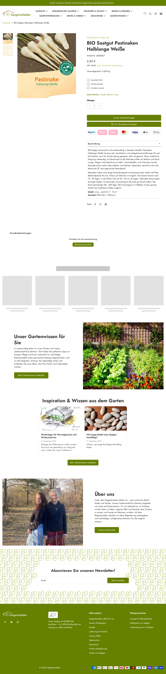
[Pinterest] (11, 622)
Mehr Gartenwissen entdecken (83, 462)
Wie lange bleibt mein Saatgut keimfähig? (101, 436)
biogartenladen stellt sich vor (101, 618)
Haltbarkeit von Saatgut (140, 623)
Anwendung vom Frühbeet (141, 627)
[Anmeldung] (155, 13)
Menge (90, 100)
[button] (124, 118)
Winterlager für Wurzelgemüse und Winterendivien (58, 436)
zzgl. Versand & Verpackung (109, 65)
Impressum (94, 644)
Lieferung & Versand (98, 631)
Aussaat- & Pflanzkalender (141, 618)
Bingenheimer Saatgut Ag (98, 37)
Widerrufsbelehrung (98, 648)
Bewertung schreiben (83, 244)
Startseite (6, 22)
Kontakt (92, 627)
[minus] (89, 105)
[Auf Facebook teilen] (95, 204)
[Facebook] (5, 622)
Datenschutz (94, 640)
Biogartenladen (54, 667)
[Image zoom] (46, 65)
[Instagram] (17, 622)
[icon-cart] (161, 13)
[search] (150, 13)
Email (43, 580)
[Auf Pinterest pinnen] (105, 204)
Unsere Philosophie (97, 623)
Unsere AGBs (95, 636)
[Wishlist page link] (145, 13)
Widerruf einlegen (97, 653)
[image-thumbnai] (7, 38)
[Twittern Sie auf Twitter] (100, 204)
